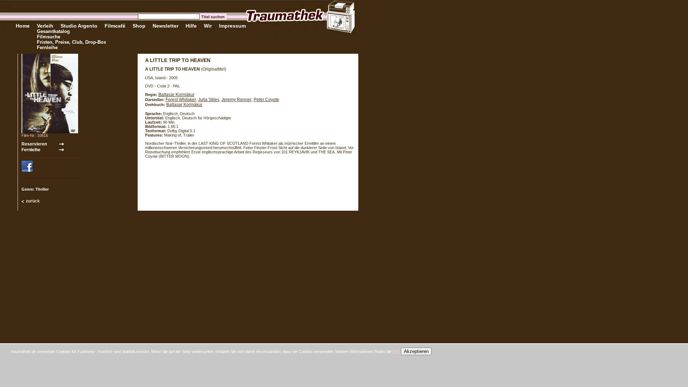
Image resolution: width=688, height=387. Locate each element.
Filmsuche (48, 36)
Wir (208, 26)
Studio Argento (79, 26)
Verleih (45, 26)
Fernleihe (47, 47)
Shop (139, 26)
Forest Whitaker (181, 99)
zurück (33, 201)
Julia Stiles (208, 99)
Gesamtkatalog (53, 31)
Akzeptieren (416, 351)
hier (396, 351)
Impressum (232, 26)
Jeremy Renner (236, 99)
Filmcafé (115, 26)
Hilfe (191, 26)
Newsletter (165, 26)
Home (23, 26)
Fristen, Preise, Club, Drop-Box (71, 42)
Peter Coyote (266, 99)
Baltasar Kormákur (176, 94)
